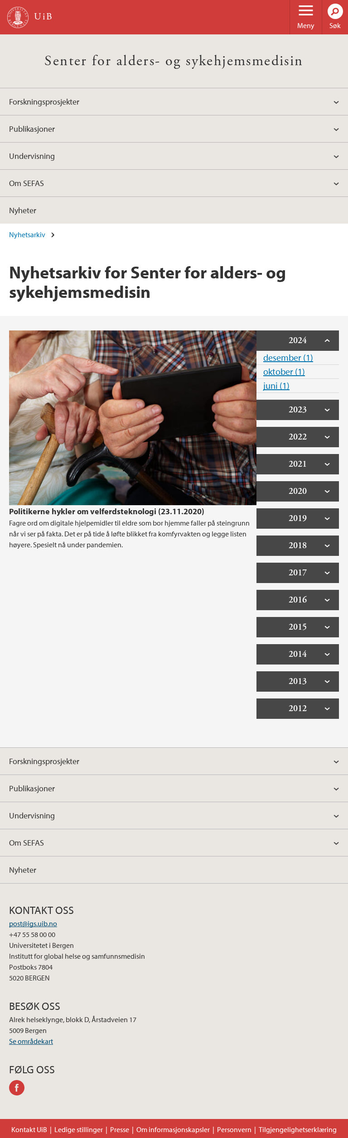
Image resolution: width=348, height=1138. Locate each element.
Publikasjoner (32, 129)
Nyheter (22, 210)
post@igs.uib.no (33, 923)
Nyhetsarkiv (27, 234)
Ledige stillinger (78, 1129)
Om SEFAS (26, 183)
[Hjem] (18, 17)
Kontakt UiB (29, 1129)
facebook (20, 1089)
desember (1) (288, 357)
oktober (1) (284, 371)
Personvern (234, 1129)
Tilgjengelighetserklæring (298, 1129)
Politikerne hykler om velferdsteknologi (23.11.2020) (106, 511)
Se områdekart (31, 1041)
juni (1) (276, 385)
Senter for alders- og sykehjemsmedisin (173, 61)
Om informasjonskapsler (173, 1129)
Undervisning (32, 156)
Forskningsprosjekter (44, 101)
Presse (119, 1129)
